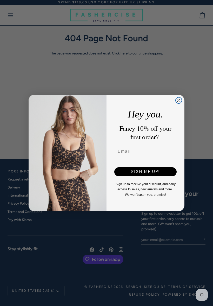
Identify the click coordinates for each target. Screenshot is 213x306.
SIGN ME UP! (145, 171)
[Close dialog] (179, 100)
